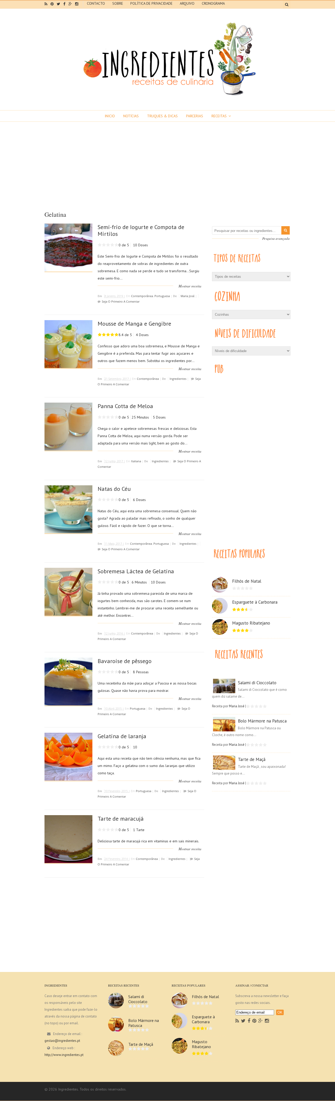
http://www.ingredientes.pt (63, 1055)
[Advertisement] (167, 161)
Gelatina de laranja (122, 736)
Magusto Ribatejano (251, 623)
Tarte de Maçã (251, 759)
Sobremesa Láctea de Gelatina (136, 571)
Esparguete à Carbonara (254, 602)
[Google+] (260, 1021)
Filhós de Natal (246, 581)
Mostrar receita (189, 285)
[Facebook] (249, 1021)
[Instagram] (267, 1021)
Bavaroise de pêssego (125, 661)
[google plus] (70, 4)
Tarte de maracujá (121, 818)
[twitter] (58, 4)
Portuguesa (162, 296)
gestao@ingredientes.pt (62, 1040)
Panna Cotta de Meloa (125, 406)
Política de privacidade (151, 3)
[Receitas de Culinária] (167, 97)
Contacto (96, 3)
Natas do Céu (114, 488)
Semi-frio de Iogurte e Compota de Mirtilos (141, 230)
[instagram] (76, 4)
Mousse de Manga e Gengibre (134, 323)
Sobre (117, 3)
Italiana (136, 461)
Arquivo (187, 3)
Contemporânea (142, 296)
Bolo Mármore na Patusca (262, 721)
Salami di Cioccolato (257, 683)
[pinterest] (52, 4)
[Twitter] (243, 1021)
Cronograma (213, 3)
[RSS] (237, 1021)
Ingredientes (178, 379)
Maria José (187, 296)
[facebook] (64, 4)
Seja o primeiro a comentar (120, 301)
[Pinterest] (254, 1021)
